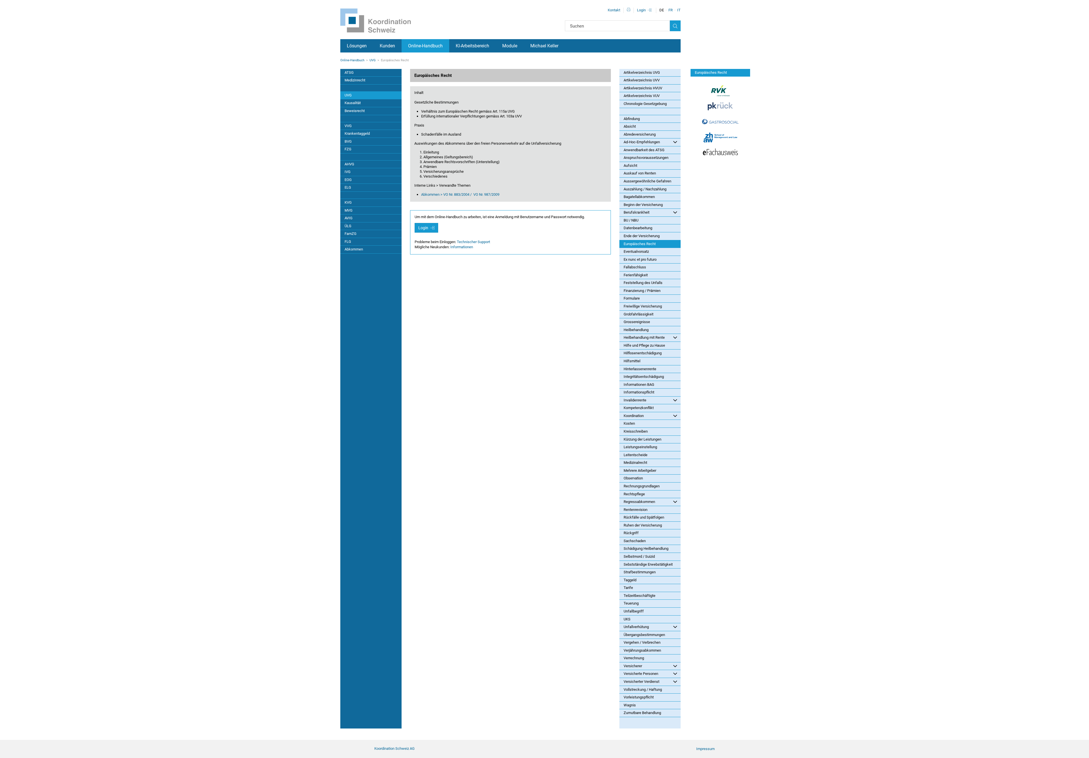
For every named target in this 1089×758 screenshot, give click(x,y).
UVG (373, 60)
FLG (348, 241)
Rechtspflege (634, 494)
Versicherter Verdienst (641, 681)
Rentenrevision (635, 510)
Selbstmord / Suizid (639, 556)
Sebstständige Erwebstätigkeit (648, 564)
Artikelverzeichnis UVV (642, 80)
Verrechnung (634, 658)
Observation (633, 478)
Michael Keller (544, 46)
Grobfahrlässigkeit (638, 314)
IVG (348, 172)
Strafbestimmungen (640, 572)
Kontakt (614, 10)
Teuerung (631, 603)
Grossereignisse (637, 322)
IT (679, 10)
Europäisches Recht (640, 244)
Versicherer (633, 666)
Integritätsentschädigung (644, 376)
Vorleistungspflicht (639, 697)
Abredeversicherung (640, 134)
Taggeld (630, 580)
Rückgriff (631, 533)
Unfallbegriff (634, 611)
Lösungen (357, 46)
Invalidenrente (635, 400)
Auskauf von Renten (640, 173)
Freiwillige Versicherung (643, 306)
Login (641, 10)
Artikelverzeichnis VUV (642, 96)
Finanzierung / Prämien (642, 291)
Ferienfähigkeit (636, 275)
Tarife (628, 588)
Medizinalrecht (635, 462)
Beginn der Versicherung (643, 205)
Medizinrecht (355, 80)
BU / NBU (631, 220)
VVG (348, 126)
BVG (348, 141)
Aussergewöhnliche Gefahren (647, 181)
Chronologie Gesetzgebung (645, 104)
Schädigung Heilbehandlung (646, 548)
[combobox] (617, 25)
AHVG (349, 164)
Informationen (461, 247)
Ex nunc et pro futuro (640, 259)
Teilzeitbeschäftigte (639, 595)
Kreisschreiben (636, 431)
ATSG (349, 72)
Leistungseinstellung (640, 447)
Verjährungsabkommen (642, 650)
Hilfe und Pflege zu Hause (644, 345)
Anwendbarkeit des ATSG (644, 150)
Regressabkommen (639, 502)
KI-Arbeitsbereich (472, 46)
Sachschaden (635, 541)
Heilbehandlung (636, 330)
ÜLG (348, 226)
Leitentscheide (635, 455)
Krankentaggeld (357, 133)
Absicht (630, 126)
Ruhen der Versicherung (643, 525)
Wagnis (630, 705)
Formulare (632, 298)
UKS (627, 619)
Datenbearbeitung (638, 228)
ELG (348, 187)
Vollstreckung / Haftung (643, 689)
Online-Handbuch (425, 46)
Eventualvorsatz (636, 251)
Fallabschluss (635, 267)
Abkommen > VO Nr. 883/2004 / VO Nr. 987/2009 (460, 194)
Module (509, 46)
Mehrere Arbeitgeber (640, 470)
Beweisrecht (355, 111)
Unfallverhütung (636, 627)
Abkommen (354, 249)
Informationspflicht (639, 392)
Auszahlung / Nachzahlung (645, 189)
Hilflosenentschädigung (643, 353)
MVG (349, 210)
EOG (348, 180)
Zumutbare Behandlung (642, 713)
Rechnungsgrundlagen (642, 486)
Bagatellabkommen (639, 197)
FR (670, 10)
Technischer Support (473, 242)
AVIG (349, 218)
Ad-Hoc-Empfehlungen (642, 142)
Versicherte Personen (641, 673)
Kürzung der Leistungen (642, 439)
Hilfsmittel (632, 361)
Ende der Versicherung (642, 236)
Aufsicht (630, 165)
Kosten (629, 423)
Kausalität (353, 103)
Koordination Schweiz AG (394, 748)
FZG (348, 149)
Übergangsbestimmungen (644, 635)
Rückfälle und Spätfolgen (644, 517)
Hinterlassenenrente (640, 369)
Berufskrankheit (636, 212)
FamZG (350, 233)
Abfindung (632, 119)
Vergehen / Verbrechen (642, 642)
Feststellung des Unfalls (643, 283)
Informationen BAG (639, 384)
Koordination (634, 416)
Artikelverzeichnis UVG (642, 72)
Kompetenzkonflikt (639, 408)
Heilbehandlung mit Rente (644, 337)
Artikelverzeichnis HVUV (643, 88)
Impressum (705, 749)
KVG (348, 202)
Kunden (387, 46)
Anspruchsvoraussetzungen (646, 157)
